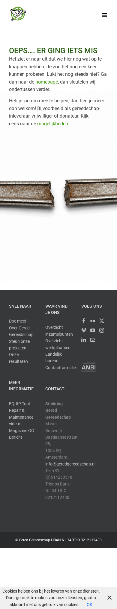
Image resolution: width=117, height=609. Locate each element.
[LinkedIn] (83, 339)
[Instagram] (101, 330)
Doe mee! (17, 321)
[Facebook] (83, 320)
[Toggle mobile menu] (105, 15)
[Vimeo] (83, 330)
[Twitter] (101, 320)
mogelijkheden (52, 124)
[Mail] (92, 339)
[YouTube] (92, 330)
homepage (46, 82)
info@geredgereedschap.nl (70, 464)
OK (89, 604)
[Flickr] (92, 320)
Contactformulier (61, 367)
